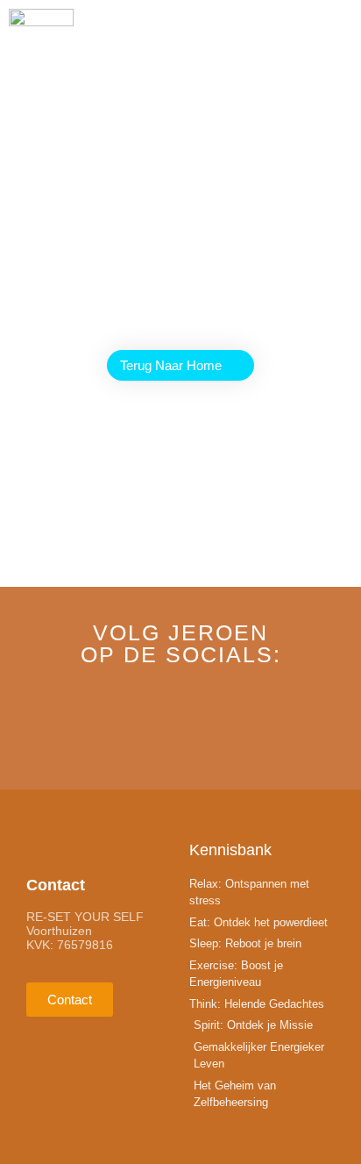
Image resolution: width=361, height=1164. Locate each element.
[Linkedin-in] (180, 727)
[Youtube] (118, 727)
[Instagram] (243, 727)
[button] (346, 31)
